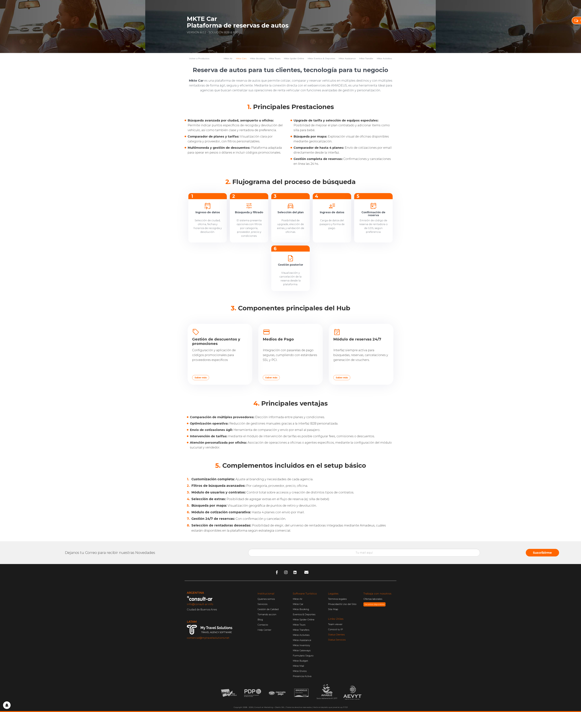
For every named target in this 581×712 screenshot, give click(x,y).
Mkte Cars (241, 58)
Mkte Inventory (301, 645)
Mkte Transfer (366, 58)
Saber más (201, 377)
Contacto (263, 624)
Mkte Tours (274, 58)
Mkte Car (298, 604)
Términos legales (337, 598)
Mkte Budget (300, 660)
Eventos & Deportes (304, 614)
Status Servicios (337, 639)
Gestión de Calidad (268, 609)
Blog (260, 619)
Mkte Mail (298, 665)
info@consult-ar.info (200, 604)
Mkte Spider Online (294, 58)
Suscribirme (542, 552)
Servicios (262, 604)
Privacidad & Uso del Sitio (342, 604)
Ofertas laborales (372, 598)
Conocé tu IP (335, 629)
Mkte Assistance (347, 58)
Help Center (264, 629)
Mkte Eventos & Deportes (321, 58)
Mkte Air (228, 58)
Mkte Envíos (300, 671)
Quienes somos (266, 598)
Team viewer (335, 624)
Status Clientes (336, 634)
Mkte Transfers (301, 629)
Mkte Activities (384, 58)
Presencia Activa (302, 676)
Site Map (333, 609)
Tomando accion (267, 614)
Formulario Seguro (303, 655)
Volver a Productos (199, 58)
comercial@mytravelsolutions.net (208, 637)
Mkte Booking (257, 58)
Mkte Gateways (301, 650)
